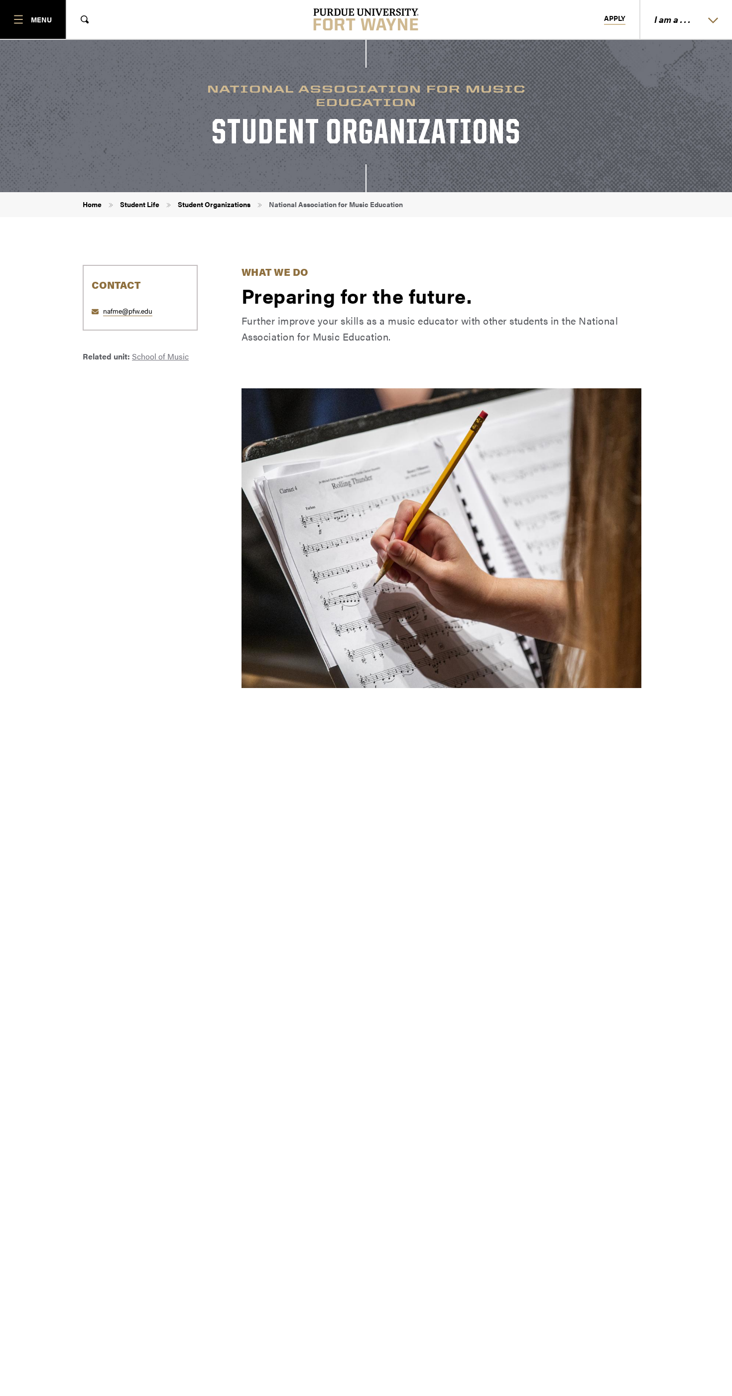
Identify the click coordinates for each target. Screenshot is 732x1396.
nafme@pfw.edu (127, 311)
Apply (614, 18)
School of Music (160, 356)
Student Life (139, 204)
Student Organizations (214, 204)
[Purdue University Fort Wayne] (366, 19)
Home (92, 204)
